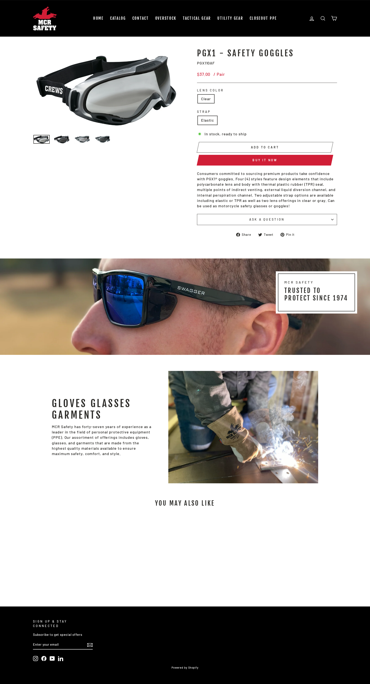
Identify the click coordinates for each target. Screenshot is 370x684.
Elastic (207, 120)
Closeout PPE (263, 18)
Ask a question (267, 219)
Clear (206, 98)
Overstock (165, 18)
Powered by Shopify (185, 667)
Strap (204, 112)
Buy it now (264, 160)
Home (98, 18)
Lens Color (210, 90)
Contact (140, 18)
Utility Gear (230, 18)
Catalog (118, 18)
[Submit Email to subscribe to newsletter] (90, 645)
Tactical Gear (197, 18)
